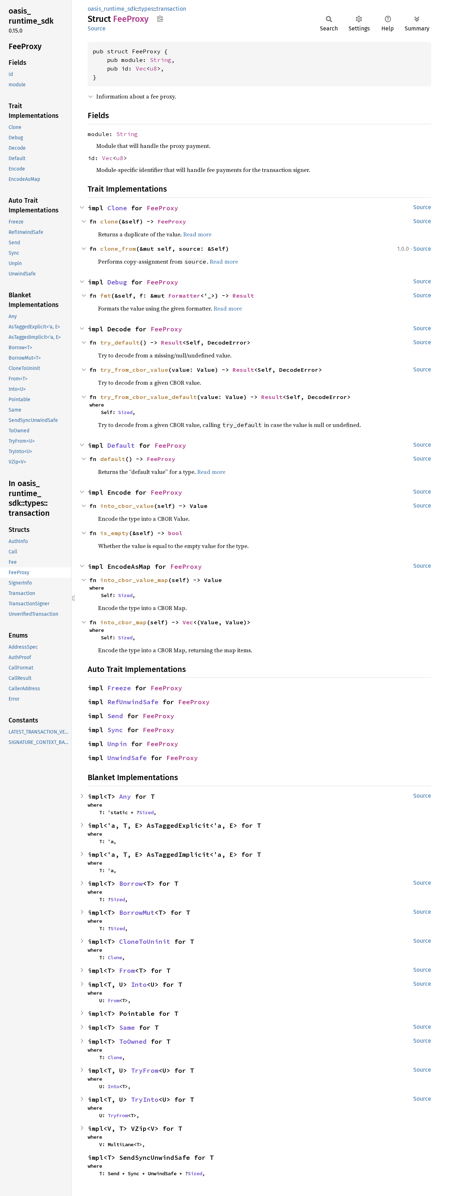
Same (127, 1027)
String (160, 59)
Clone (117, 208)
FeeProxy (162, 208)
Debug (117, 282)
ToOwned (133, 1041)
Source (97, 28)
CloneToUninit (144, 941)
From (127, 970)
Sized (125, 412)
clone (109, 221)
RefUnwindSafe (133, 702)
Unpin (117, 744)
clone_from (118, 248)
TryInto (145, 1099)
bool (175, 533)
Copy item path (160, 19)
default (112, 458)
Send (115, 716)
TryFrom (145, 1070)
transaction (171, 8)
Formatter (184, 295)
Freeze (119, 688)
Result (243, 295)
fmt (105, 295)
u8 (153, 68)
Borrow (131, 883)
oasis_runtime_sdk (112, 8)
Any (125, 796)
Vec (141, 68)
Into (139, 984)
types (146, 8)
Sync (115, 730)
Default (121, 445)
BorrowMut (137, 912)
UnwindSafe (127, 758)
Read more (197, 234)
